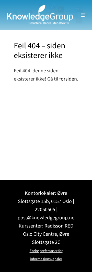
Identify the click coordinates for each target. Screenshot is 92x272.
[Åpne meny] (83, 15)
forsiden (68, 79)
